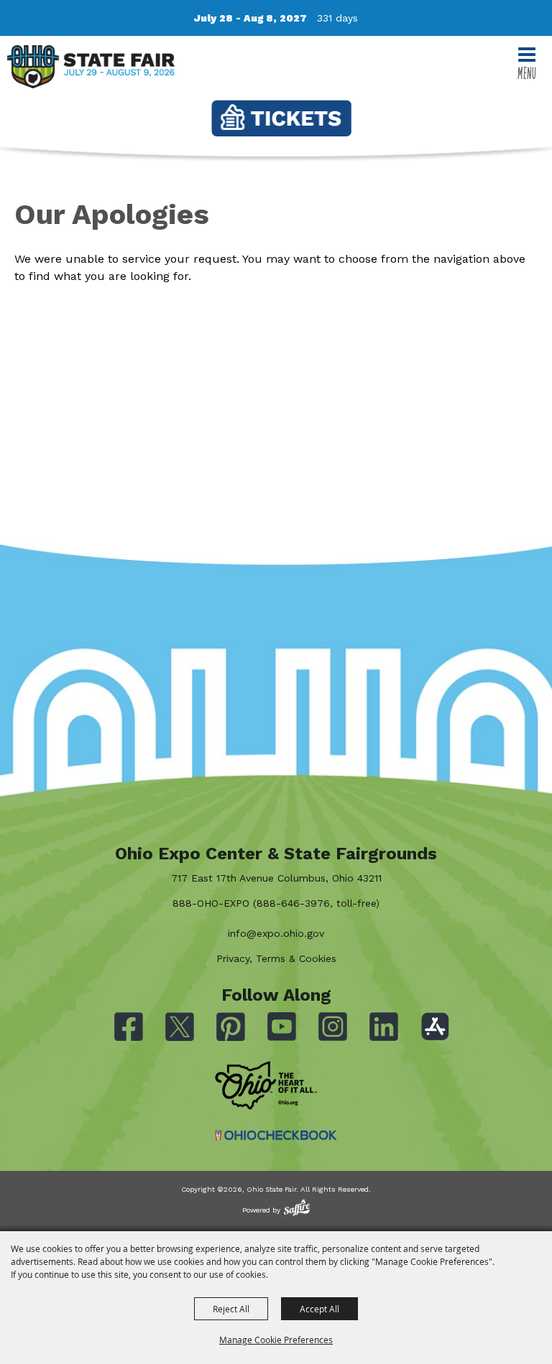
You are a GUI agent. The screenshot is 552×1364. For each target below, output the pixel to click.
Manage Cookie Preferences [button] (276, 1339)
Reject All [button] (231, 1308)
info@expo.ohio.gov (276, 933)
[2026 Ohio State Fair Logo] (91, 69)
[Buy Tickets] (281, 118)
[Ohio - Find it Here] (266, 1085)
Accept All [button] (319, 1308)
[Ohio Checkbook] (276, 1135)
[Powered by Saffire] (297, 1207)
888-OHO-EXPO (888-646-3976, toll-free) (276, 903)
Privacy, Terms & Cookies (276, 958)
